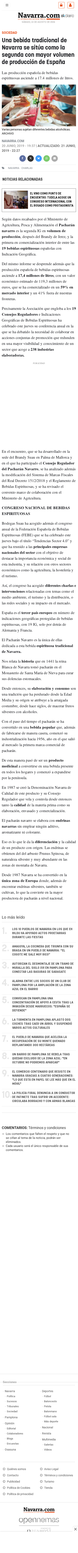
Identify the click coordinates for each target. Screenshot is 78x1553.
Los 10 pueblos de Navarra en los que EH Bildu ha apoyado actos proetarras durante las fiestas (42, 933)
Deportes (47, 1391)
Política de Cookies (18, 1488)
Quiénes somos (16, 1469)
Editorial (11, 1428)
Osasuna (10, 1449)
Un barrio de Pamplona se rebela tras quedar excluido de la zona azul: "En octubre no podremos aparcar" (41, 1058)
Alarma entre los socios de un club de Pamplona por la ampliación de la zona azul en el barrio (41, 985)
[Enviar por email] (54, 158)
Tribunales (13, 1406)
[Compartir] (22, 158)
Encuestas (13, 1443)
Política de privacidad (20, 1494)
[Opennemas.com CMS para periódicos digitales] (39, 1524)
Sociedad (12, 1411)
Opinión (9, 1423)
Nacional (47, 1427)
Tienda (48, 1488)
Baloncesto (50, 1401)
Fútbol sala (50, 1416)
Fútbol (47, 1396)
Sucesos (12, 1401)
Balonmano (50, 1411)
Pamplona (11, 1417)
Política (11, 1396)
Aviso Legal (51, 1469)
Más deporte (51, 1421)
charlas (27, 168)
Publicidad (13, 1481)
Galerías (48, 1444)
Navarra (10, 1391)
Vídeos (48, 1449)
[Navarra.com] (39, 16)
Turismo (49, 1481)
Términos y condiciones (47, 1128)
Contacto (13, 1475)
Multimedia (49, 1439)
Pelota (47, 1406)
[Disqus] (38, 1210)
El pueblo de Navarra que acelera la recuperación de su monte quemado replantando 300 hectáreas (39, 1041)
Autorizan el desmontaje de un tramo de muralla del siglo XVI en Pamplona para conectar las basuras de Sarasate (43, 967)
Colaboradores (15, 1433)
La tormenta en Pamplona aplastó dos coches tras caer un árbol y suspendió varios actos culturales (42, 1023)
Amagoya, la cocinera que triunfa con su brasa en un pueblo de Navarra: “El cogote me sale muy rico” (42, 950)
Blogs (10, 1438)
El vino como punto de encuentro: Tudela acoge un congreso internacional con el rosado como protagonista (51, 199)
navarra (13, 168)
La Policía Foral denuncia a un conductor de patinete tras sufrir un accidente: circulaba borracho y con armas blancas (43, 1097)
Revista (46, 1433)
